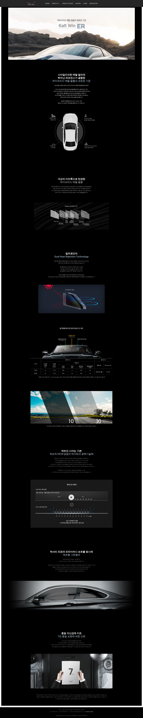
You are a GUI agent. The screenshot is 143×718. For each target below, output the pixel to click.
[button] (59, 3)
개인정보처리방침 (89, 711)
